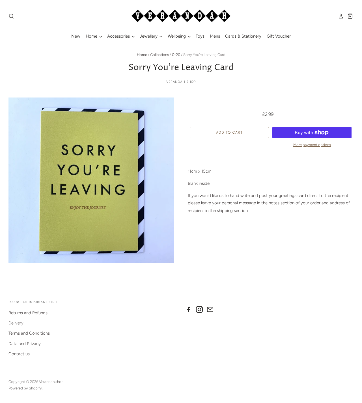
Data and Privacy (24, 343)
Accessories (119, 36)
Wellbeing (177, 36)
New (75, 36)
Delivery (15, 323)
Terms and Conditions (29, 333)
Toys (200, 36)
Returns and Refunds (28, 312)
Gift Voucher (279, 36)
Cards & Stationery (243, 36)
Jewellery (149, 36)
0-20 (176, 55)
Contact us (19, 353)
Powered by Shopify (25, 388)
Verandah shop (181, 81)
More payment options (312, 145)
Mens (215, 36)
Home (92, 36)
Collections (159, 55)
